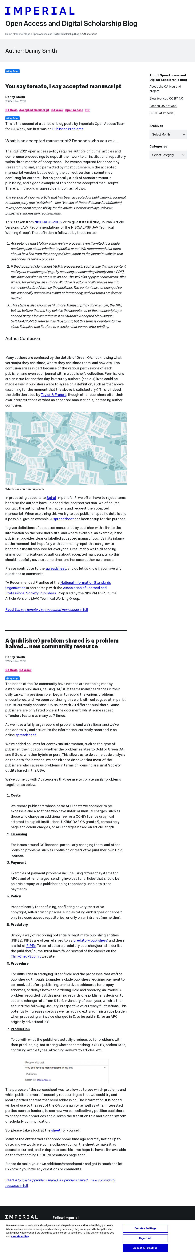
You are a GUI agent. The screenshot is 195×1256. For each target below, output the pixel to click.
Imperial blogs (22, 34)
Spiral (51, 497)
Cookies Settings (145, 1228)
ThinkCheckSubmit (26, 956)
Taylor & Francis (53, 394)
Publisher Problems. (68, 129)
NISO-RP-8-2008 (48, 222)
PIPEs (31, 945)
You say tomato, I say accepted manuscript (63, 86)
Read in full (46, 609)
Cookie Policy (20, 1236)
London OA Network (163, 106)
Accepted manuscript (34, 110)
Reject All (145, 1238)
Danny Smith (15, 97)
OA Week (57, 110)
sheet (56, 1130)
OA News (11, 110)
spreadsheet (63, 519)
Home (8, 34)
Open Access (74, 110)
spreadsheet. (26, 735)
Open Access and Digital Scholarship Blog (71, 23)
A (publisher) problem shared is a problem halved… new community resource (62, 643)
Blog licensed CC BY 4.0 (166, 98)
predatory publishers (90, 940)
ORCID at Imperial (161, 113)
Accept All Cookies (145, 1248)
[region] (97, 1238)
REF (87, 110)
